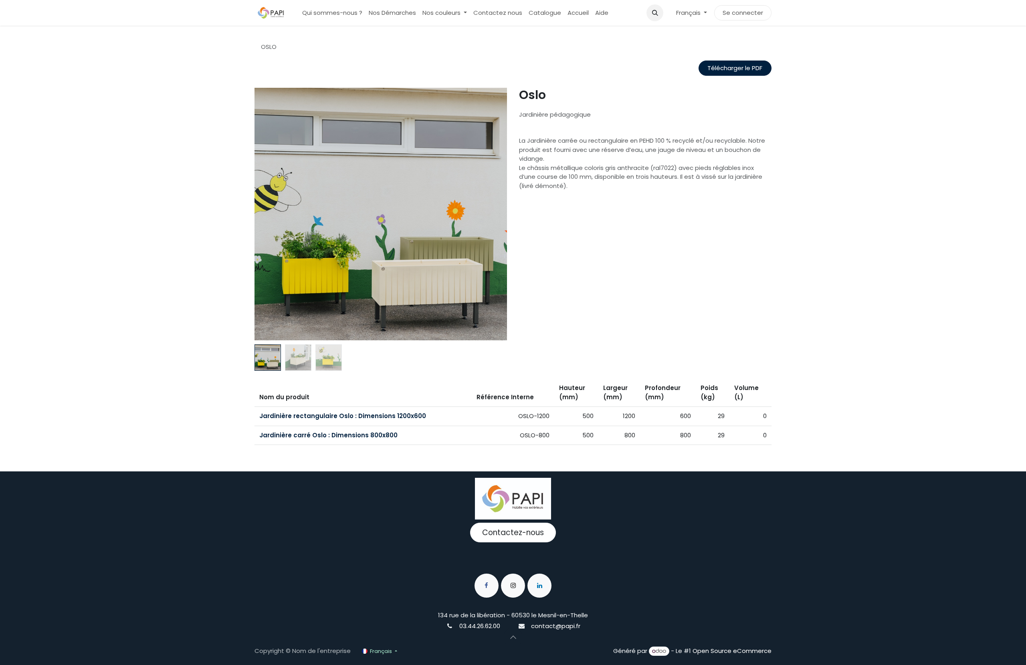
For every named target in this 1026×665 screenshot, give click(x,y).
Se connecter (743, 12)
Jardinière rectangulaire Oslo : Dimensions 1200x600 (342, 416)
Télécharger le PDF (734, 68)
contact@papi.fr (555, 626)
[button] (654, 12)
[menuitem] (332, 13)
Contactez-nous (513, 532)
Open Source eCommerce (732, 651)
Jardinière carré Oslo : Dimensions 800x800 (328, 435)
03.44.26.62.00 (479, 626)
